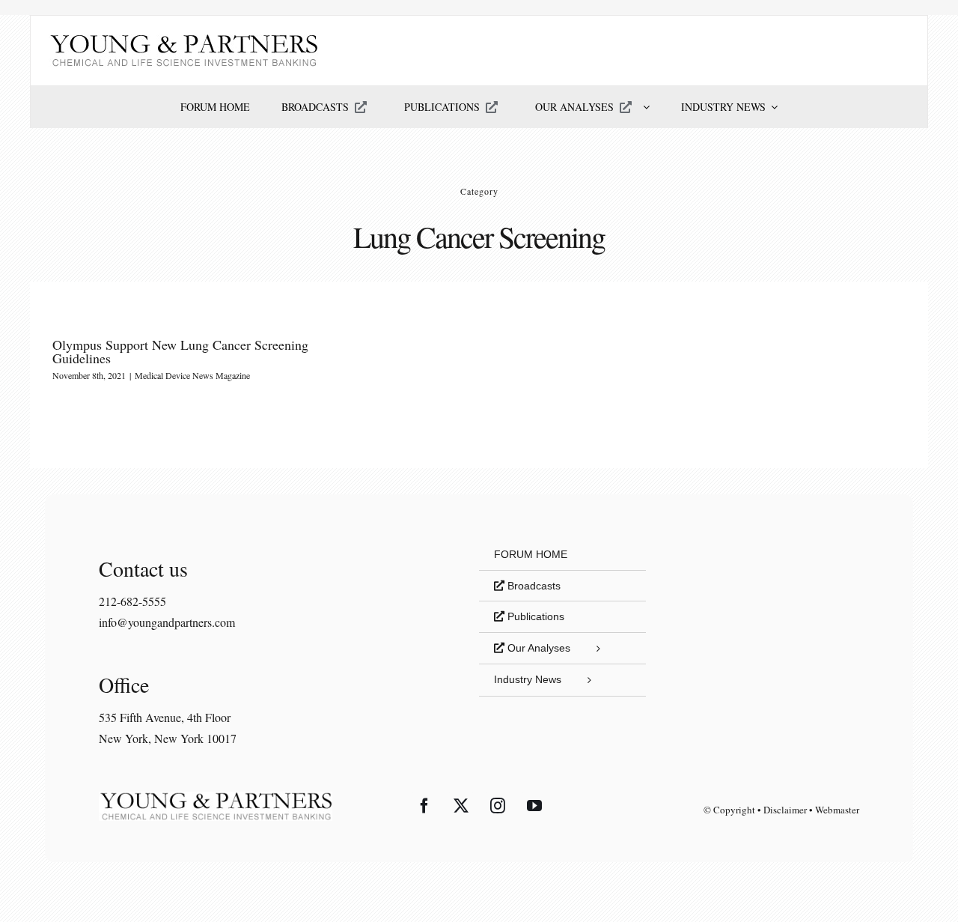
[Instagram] (497, 806)
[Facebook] (424, 806)
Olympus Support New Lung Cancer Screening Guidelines (180, 351)
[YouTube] (534, 806)
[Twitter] (461, 806)
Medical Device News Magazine (192, 375)
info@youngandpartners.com (167, 622)
